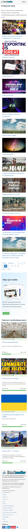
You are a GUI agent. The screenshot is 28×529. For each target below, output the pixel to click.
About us (5, 497)
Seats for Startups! (8, 57)
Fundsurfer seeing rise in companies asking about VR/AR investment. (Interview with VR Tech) (14, 256)
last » (9, 269)
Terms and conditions (8, 510)
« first (4, 263)
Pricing (4, 503)
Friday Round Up (7, 76)
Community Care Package (10, 378)
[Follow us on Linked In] (9, 527)
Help (4, 501)
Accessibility (6, 517)
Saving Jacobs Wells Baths (10, 342)
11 (2, 266)
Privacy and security (7, 514)
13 (8, 266)
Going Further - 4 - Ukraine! (10, 451)
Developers (5, 521)
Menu (24, 1)
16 (18, 266)
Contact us (5, 499)
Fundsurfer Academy (8, 508)
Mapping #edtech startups (11, 194)
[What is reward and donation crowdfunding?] (13, 339)
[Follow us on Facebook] (3, 527)
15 (15, 266)
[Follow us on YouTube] (14, 527)
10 (24, 263)
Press (4, 519)
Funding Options (7, 492)
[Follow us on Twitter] (6, 527)
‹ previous (11, 263)
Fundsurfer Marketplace (8, 505)
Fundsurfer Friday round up (11, 213)
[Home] (7, 2)
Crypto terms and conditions (10, 512)
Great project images (9, 135)
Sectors (4, 494)
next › (4, 269)
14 (12, 266)
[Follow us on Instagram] (12, 527)
